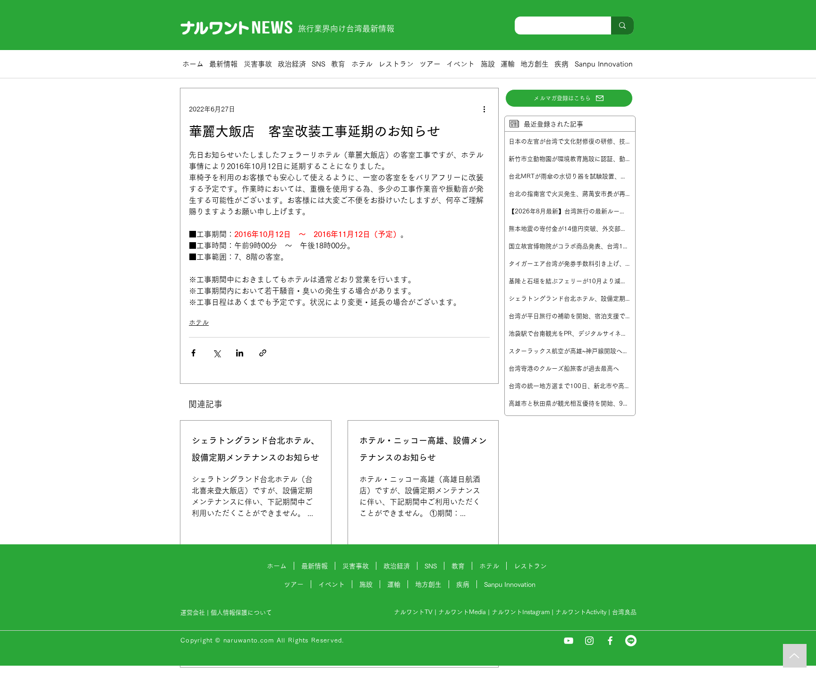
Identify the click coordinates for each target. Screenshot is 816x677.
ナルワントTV (413, 612)
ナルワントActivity (580, 612)
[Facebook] (610, 640)
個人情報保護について (242, 612)
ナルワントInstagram (521, 612)
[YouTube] (568, 640)
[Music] (795, 656)
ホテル (199, 322)
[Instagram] (589, 640)
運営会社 (192, 612)
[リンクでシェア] (262, 352)
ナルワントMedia (462, 612)
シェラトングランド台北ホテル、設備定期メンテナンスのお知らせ (255, 449)
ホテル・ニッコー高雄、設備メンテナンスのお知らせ (423, 449)
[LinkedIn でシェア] (239, 352)
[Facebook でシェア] (193, 352)
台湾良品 (624, 612)
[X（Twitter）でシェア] (216, 352)
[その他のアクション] (484, 109)
